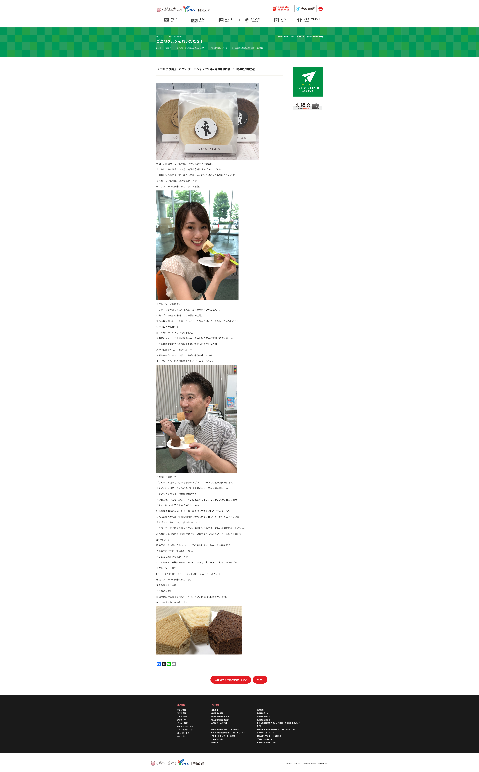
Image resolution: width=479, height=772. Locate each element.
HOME (260, 679)
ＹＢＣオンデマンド (185, 729)
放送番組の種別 (217, 713)
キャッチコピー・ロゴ (265, 732)
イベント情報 (182, 723)
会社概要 (214, 710)
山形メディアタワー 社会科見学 (269, 736)
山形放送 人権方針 (219, 723)
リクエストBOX (297, 36)
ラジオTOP (283, 36)
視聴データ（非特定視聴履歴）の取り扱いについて (277, 729)
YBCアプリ (181, 736)
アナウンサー (182, 719)
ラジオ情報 (181, 713)
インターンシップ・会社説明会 (223, 736)
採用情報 (215, 742)
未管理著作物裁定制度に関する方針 (225, 729)
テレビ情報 (181, 710)
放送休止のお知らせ (264, 739)
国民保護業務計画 (264, 719)
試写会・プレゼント (185, 726)
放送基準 (260, 710)
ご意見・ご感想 (217, 739)
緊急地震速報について (265, 716)
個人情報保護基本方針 (220, 719)
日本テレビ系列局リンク (266, 742)
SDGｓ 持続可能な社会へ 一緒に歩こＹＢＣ (228, 732)
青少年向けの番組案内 (220, 716)
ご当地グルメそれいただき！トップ (231, 679)
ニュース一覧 (182, 716)
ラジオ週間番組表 (315, 36)
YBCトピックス (183, 733)
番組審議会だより (264, 713)
